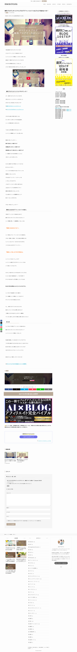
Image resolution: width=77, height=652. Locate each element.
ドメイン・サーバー (34, 581)
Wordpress (33, 557)
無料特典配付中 (30, 648)
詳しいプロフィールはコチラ (61, 563)
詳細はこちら (69, 109)
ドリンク (32, 584)
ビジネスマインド (34, 594)
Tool (31, 552)
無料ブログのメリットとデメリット (13, 106)
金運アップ (33, 639)
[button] (8, 389)
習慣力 (32, 629)
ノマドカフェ (33, 589)
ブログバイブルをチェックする (44, 440)
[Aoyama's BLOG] (11, 4)
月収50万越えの (35, 647)
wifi (31, 555)
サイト (7, 516)
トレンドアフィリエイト (35, 578)
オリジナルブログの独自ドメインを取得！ (17, 364)
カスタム (32, 563)
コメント (8, 493)
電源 (31, 642)
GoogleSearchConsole (35, 547)
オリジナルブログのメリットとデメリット (15, 109)
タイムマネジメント (35, 576)
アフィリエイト (34, 560)
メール (8, 512)
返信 (8, 485)
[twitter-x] (61, 567)
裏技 (31, 634)
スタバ (32, 573)
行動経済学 (33, 631)
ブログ (7, 12)
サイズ (32, 570)
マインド (32, 605)
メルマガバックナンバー (35, 608)
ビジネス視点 (33, 597)
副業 (31, 618)
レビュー (32, 610)
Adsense (32, 541)
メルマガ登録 (46, 647)
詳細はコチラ (44, 1)
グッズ (32, 565)
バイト (32, 592)
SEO (31, 549)
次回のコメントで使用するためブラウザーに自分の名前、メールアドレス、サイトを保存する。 (25, 520)
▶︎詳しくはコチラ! (58, 108)
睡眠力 (32, 626)
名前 (7, 507)
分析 (31, 616)
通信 (31, 637)
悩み (31, 621)
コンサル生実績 (33, 568)
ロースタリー (33, 613)
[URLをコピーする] (48, 389)
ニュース (32, 586)
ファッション (33, 600)
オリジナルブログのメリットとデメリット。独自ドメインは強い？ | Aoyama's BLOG (24, 480)
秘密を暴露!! (41, 647)
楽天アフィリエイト (35, 623)
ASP (31, 544)
